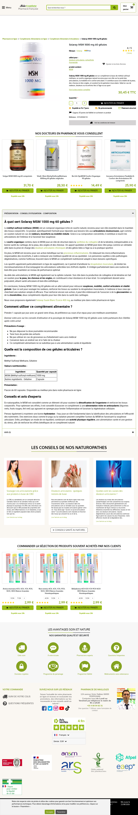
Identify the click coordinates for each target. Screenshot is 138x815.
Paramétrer (61, 812)
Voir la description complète (79, 89)
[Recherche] (114, 7)
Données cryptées (21, 674)
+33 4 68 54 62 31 (95, 706)
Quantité (73, 98)
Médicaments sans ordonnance (116, 674)
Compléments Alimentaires (9, 13)
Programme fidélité (85, 674)
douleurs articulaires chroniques (50, 247)
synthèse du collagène (87, 241)
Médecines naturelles (23, 13)
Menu (8, 7)
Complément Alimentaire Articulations (64, 39)
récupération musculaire (101, 264)
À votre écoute (53, 655)
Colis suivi (21, 655)
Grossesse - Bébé (118, 13)
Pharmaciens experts (85, 655)
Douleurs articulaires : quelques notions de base (66, 492)
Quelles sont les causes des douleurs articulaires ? (109, 492)
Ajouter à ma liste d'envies (116, 64)
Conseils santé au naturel (70, 530)
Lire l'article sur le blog (14, 517)
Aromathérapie (51, 13)
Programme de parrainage (53, 674)
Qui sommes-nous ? (112, 803)
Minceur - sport (107, 13)
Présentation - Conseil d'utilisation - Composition (30, 213)
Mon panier (126, 8)
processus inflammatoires (76, 253)
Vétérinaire (130, 13)
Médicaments (67, 13)
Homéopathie (36, 13)
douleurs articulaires (76, 60)
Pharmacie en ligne (9, 39)
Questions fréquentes (116, 655)
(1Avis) (129, 53)
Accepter (49, 812)
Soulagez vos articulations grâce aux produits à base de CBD (22, 492)
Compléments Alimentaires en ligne (33, 39)
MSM (71, 69)
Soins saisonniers (96, 13)
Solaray (79, 51)
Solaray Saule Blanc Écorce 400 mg (53, 300)
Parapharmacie (82, 13)
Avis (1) (7, 432)
